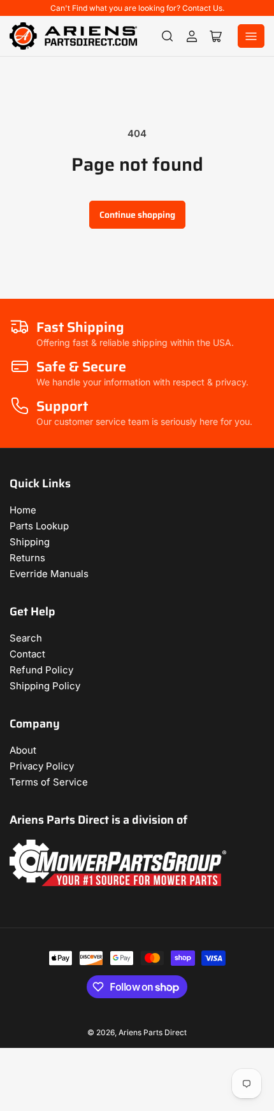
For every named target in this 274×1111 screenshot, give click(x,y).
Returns (27, 558)
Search (26, 638)
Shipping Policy (45, 686)
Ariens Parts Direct (153, 1032)
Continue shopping (137, 215)
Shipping (30, 542)
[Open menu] (251, 36)
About (23, 750)
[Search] (168, 36)
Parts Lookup (39, 526)
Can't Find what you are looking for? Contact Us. (137, 8)
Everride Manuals (49, 574)
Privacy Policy (42, 766)
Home (23, 510)
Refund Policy (41, 670)
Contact (27, 654)
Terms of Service (49, 782)
